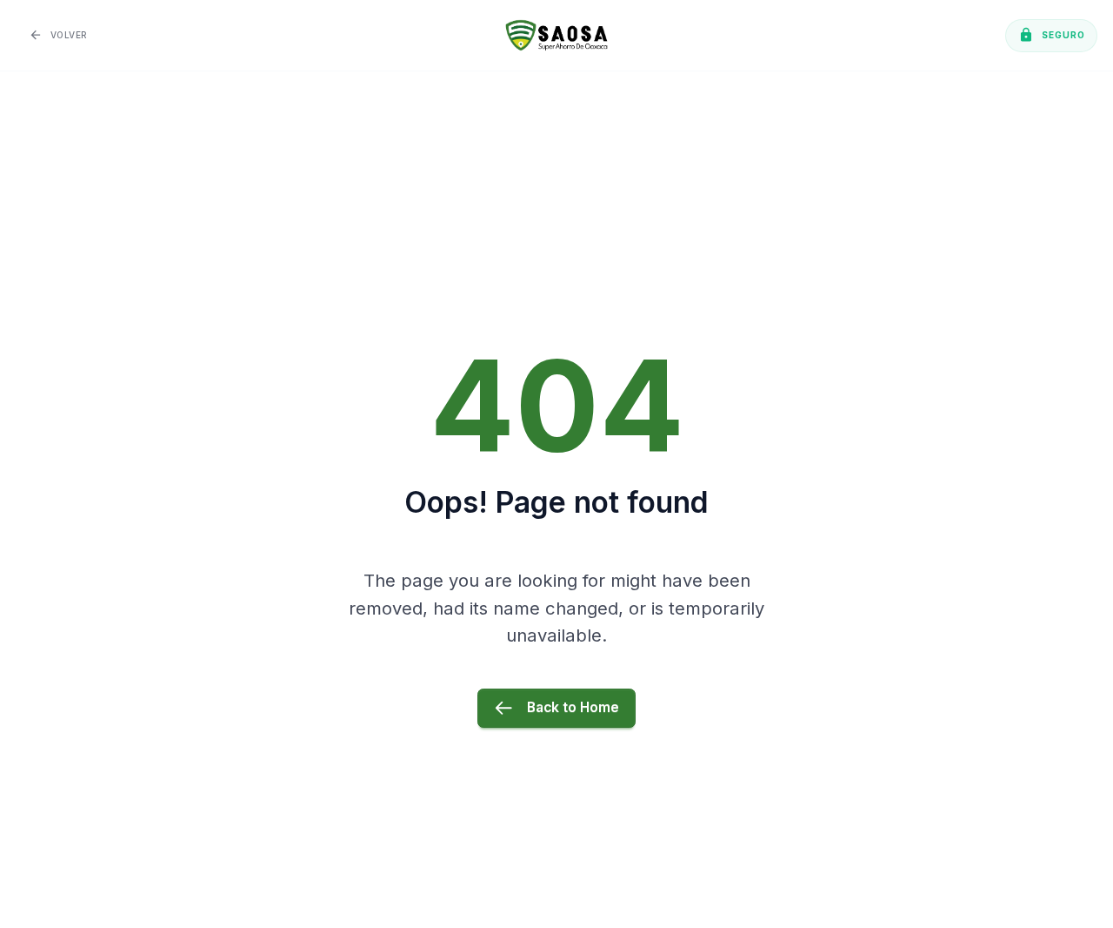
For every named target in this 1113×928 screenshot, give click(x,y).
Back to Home (573, 707)
